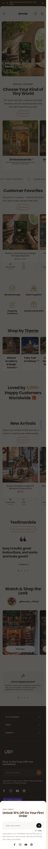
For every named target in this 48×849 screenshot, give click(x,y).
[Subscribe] (38, 825)
